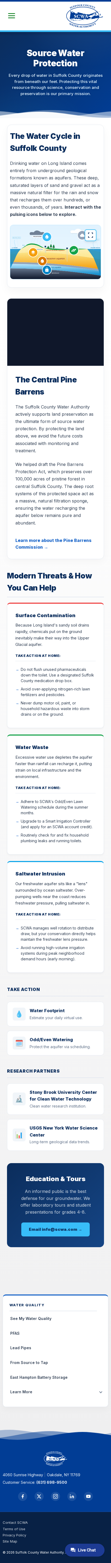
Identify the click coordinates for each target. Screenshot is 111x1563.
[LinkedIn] (72, 1496)
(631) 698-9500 (51, 1482)
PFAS (15, 1333)
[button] (11, 16)
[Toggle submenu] (100, 1392)
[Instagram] (55, 1496)
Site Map (10, 1541)
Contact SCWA (15, 1522)
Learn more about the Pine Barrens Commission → (53, 544)
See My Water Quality (30, 1318)
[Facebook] (22, 1496)
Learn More (21, 1392)
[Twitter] (39, 1496)
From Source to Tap (29, 1362)
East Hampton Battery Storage (39, 1377)
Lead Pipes (20, 1347)
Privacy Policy (14, 1535)
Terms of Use (14, 1529)
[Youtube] (88, 1496)
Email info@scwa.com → (55, 1229)
